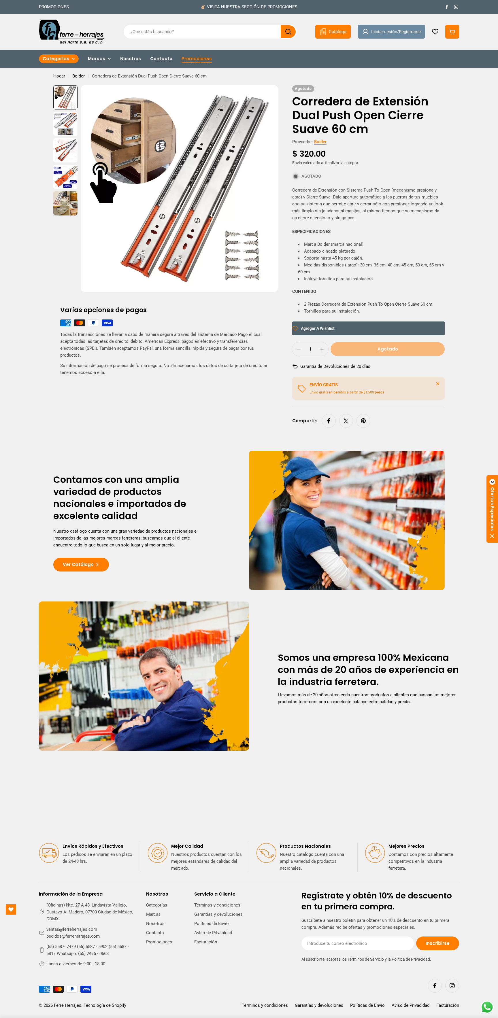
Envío (297, 162)
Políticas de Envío (367, 1005)
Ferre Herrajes (67, 1005)
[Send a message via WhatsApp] (487, 1007)
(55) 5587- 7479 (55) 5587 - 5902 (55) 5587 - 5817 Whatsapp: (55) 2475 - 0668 (87, 950)
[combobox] (210, 32)
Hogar (59, 76)
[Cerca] (437, 383)
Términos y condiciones (265, 1005)
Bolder (78, 76)
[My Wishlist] (435, 32)
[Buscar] (288, 31)
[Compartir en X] (346, 421)
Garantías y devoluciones (319, 1005)
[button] (492, 509)
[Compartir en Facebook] (329, 421)
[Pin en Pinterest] (363, 421)
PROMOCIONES (54, 7)
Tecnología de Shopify (105, 1005)
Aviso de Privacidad (410, 1005)
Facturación (447, 1005)
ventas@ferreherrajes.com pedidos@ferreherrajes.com (73, 933)
